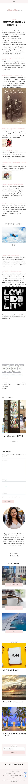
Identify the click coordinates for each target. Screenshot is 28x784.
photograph (5, 374)
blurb (3, 368)
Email (4, 486)
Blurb (8, 38)
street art (4, 377)
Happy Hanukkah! (21, 383)
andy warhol (5, 365)
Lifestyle (5, 775)
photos (20, 374)
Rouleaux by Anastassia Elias (10, 255)
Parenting (18, 771)
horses (9, 371)
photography (13, 374)
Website (4, 493)
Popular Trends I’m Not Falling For (10, 670)
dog (20, 368)
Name (4, 480)
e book (4, 371)
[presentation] (14, 416)
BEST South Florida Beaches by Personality (12, 702)
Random (14, 19)
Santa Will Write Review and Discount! (6, 385)
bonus (8, 368)
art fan (12, 365)
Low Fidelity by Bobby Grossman (11, 271)
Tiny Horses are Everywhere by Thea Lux (14, 204)
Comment (5, 460)
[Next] (24, 420)
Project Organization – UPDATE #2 (13, 436)
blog (16, 365)
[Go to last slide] (4, 420)
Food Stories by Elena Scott (10, 151)
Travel (14, 777)
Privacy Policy (10, 771)
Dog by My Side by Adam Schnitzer (12, 75)
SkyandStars (14, 781)
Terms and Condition (18, 773)
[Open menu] (14, 1)
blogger (22, 365)
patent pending (16, 371)
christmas (14, 368)
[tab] (12, 441)
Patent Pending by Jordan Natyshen (12, 184)
